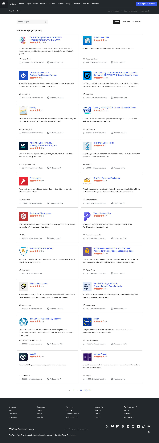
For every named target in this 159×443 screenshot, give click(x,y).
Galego (31, 429)
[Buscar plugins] (46, 22)
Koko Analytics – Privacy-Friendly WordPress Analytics (43, 144)
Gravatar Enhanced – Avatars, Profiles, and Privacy (43, 73)
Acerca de (12, 407)
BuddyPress (129, 417)
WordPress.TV (72, 417)
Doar (97, 414)
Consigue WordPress (146, 4)
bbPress (128, 414)
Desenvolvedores (72, 414)
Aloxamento (13, 414)
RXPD (96, 319)
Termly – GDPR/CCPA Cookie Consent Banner (115, 108)
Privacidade (13, 417)
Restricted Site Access (40, 213)
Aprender (69, 407)
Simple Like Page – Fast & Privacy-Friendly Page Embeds (108, 284)
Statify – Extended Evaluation (107, 178)
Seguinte (87, 390)
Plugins (40, 414)
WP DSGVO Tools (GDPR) (41, 248)
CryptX (33, 354)
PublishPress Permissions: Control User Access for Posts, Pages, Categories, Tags (113, 249)
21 (81, 390)
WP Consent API (101, 37)
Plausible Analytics (102, 213)
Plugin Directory (14, 11)
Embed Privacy (100, 354)
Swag (98, 417)
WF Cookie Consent (39, 283)
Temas (39, 410)
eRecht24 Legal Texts (104, 143)
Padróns (40, 417)
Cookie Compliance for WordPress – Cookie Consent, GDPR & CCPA (46, 38)
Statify (33, 108)
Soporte (69, 410)
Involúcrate (99, 407)
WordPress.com (130, 407)
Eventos (98, 410)
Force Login (35, 178)
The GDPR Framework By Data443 (45, 319)
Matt (126, 410)
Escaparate (41, 407)
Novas (11, 410)
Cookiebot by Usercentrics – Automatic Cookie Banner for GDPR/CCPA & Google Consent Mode (116, 73)
